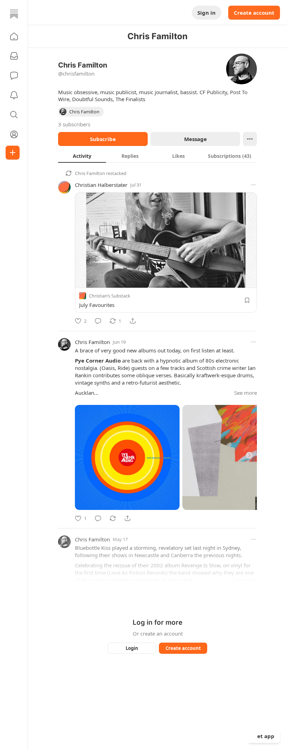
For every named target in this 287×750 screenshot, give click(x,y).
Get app (263, 736)
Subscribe (103, 138)
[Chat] (14, 75)
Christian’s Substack (109, 296)
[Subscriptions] (14, 56)
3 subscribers (74, 124)
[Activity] (14, 95)
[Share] (133, 321)
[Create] (13, 153)
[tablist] (157, 156)
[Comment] (98, 321)
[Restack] (113, 518)
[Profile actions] (250, 139)
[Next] (249, 455)
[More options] (253, 184)
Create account (254, 12)
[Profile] (14, 134)
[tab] (82, 156)
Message (195, 138)
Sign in (206, 12)
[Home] (14, 14)
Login (132, 648)
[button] (14, 36)
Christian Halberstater (101, 184)
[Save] (247, 300)
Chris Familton (90, 173)
